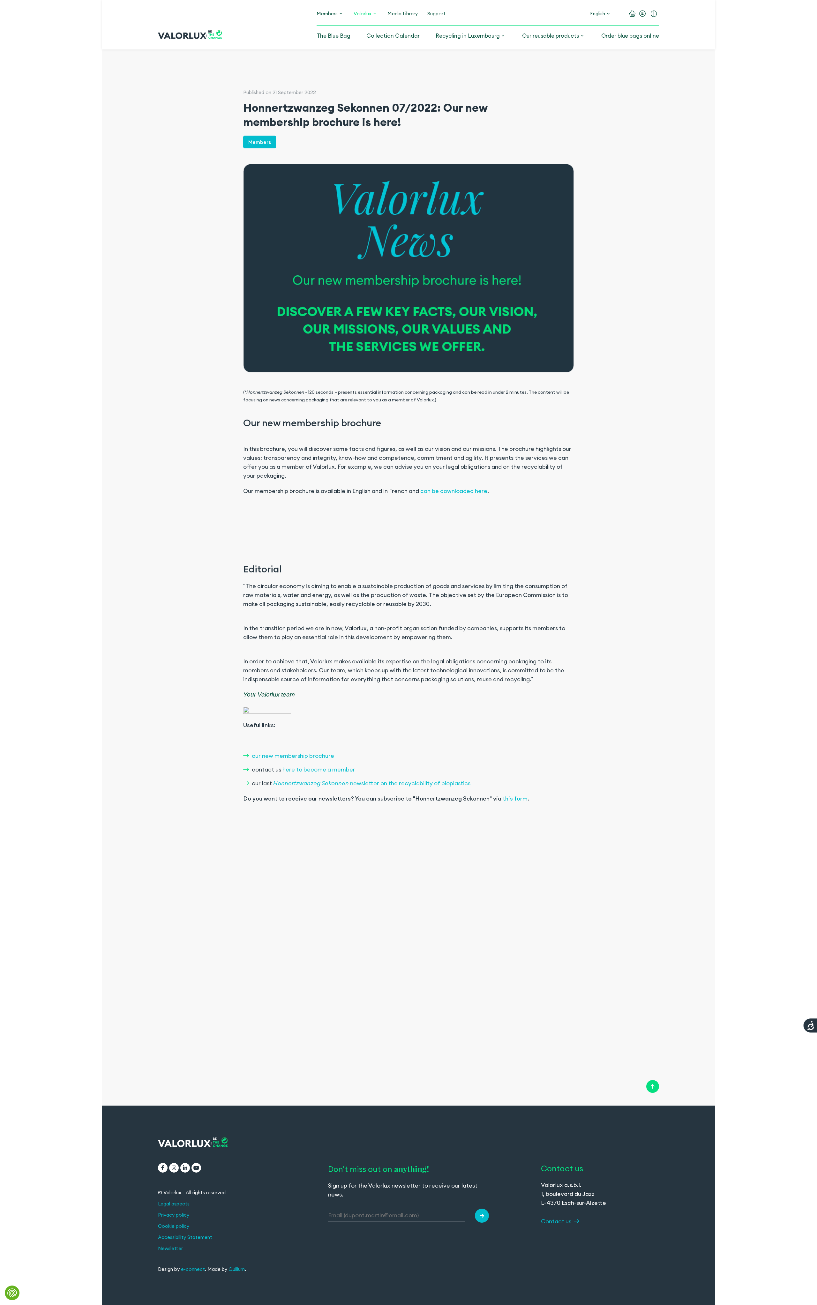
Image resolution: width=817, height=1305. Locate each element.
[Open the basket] (632, 14)
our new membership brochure (293, 755)
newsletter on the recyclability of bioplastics (371, 783)
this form (515, 798)
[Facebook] (163, 1168)
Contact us (557, 1221)
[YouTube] (196, 1168)
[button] (482, 1216)
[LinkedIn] (185, 1168)
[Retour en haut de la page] (652, 1086)
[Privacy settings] (12, 1293)
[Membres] (341, 14)
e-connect (193, 1269)
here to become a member (318, 769)
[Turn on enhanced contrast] (654, 13)
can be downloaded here (453, 491)
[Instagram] (174, 1168)
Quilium (237, 1269)
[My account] (642, 14)
